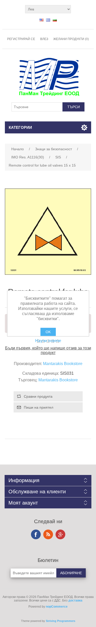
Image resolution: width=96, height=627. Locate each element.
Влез (44, 39)
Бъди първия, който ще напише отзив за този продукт (48, 350)
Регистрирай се (21, 39)
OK (48, 332)
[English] (41, 20)
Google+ (60, 534)
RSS (48, 534)
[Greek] (48, 20)
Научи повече (48, 340)
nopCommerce (57, 606)
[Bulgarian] (55, 20)
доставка (75, 600)
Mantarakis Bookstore (62, 363)
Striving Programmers (60, 620)
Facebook (36, 534)
